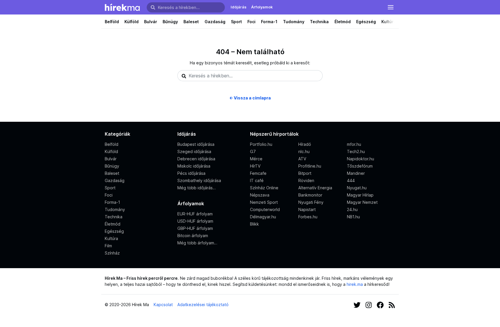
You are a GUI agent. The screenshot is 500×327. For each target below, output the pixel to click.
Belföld (112, 21)
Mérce (256, 158)
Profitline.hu (309, 166)
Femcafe (258, 173)
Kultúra (388, 21)
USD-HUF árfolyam (195, 221)
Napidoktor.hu (360, 158)
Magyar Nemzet (362, 202)
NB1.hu (353, 216)
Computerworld (265, 209)
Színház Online (264, 187)
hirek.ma (355, 284)
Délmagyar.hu (263, 216)
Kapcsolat (163, 304)
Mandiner (356, 173)
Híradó (304, 144)
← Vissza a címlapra (250, 97)
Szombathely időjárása (199, 180)
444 (351, 180)
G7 (253, 151)
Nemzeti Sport (264, 202)
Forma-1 (269, 21)
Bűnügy (170, 21)
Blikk (254, 223)
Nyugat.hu (357, 187)
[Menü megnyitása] (390, 7)
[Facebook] (380, 304)
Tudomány (293, 21)
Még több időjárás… (196, 187)
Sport (236, 21)
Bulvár (150, 21)
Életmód (342, 21)
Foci (251, 21)
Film (108, 245)
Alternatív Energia (315, 187)
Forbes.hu (307, 216)
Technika (319, 21)
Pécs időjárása (191, 173)
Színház (112, 252)
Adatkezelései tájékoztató (203, 304)
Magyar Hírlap (360, 194)
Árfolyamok (262, 7)
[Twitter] (357, 304)
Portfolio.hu (261, 144)
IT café (257, 180)
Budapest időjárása (195, 144)
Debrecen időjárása (196, 158)
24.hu (352, 209)
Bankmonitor (310, 194)
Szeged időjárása (194, 151)
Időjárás (239, 7)
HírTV (255, 166)
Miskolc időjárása (193, 166)
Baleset (191, 21)
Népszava (259, 194)
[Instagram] (368, 304)
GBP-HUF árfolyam (195, 228)
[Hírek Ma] (122, 7)
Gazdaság (215, 21)
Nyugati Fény (310, 202)
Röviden (306, 180)
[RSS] (391, 304)
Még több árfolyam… (197, 242)
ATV (302, 158)
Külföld (131, 21)
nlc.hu (304, 151)
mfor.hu (354, 144)
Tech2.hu (356, 151)
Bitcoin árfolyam (192, 235)
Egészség (366, 21)
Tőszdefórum (360, 166)
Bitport (304, 173)
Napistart (307, 209)
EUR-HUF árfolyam (195, 213)
